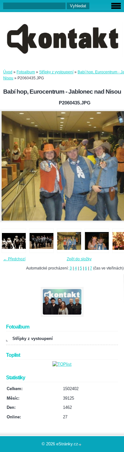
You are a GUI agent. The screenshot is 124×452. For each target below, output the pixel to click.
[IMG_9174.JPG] (41, 241)
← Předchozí (14, 259)
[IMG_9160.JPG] (14, 241)
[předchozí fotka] (10, 166)
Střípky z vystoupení (56, 72)
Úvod (7, 72)
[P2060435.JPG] (69, 241)
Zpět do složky (79, 259)
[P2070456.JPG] (97, 241)
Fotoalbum (26, 72)
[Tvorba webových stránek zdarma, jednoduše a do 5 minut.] (80, 444)
